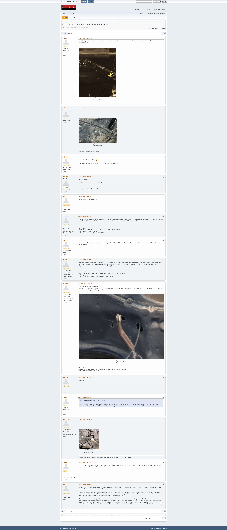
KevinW (65, 240)
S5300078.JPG (89, 449)
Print (163, 33)
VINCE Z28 (66, 419)
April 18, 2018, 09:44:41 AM (84, 462)
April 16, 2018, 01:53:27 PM (84, 157)
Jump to (142, 518)
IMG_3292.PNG (121, 360)
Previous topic (153, 28)
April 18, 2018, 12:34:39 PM (84, 484)
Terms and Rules (157, 528)
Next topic (161, 28)
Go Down (64, 33)
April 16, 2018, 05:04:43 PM (84, 240)
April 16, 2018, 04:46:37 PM (84, 216)
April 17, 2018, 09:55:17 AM (84, 397)
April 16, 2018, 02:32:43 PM (84, 176)
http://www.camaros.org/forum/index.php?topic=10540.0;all (95, 266)
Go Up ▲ (165, 528)
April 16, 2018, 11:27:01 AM (86, 108)
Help (152, 528)
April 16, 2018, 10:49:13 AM (86, 38)
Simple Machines (72, 528)
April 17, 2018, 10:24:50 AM (86, 419)
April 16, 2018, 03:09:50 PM (84, 196)
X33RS (65, 157)
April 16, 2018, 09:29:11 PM (84, 259)
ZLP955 (65, 216)
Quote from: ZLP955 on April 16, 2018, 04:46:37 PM (93, 400)
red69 (65, 38)
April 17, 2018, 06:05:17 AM (84, 377)
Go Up (63, 511)
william (65, 108)
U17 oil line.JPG (99, 144)
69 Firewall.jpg (98, 98)
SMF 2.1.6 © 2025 (64, 528)
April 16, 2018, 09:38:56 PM (86, 283)
